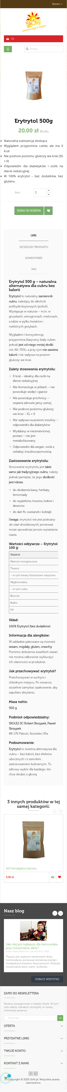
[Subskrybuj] (60, 1018)
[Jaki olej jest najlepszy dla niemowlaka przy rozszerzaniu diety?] (33, 930)
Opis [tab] (33, 235)
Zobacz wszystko (47, 979)
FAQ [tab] (33, 269)
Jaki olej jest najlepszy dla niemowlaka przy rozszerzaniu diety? (32, 946)
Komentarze (33, 258)
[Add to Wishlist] (48, 211)
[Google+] (36, 1073)
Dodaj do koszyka (29, 210)
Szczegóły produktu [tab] (34, 247)
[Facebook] (30, 1073)
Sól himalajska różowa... (22, 868)
